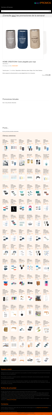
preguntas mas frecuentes (42, 407)
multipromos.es (38, 414)
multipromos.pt (31, 414)
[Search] (49, 11)
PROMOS (45, 2)
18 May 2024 (21, 249)
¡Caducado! (15, 65)
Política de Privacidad (11, 399)
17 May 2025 (13, 263)
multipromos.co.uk (46, 414)
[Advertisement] (18, 86)
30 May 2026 (37, 356)
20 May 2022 (45, 203)
